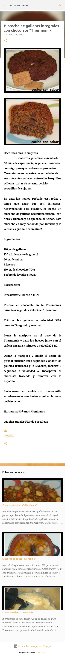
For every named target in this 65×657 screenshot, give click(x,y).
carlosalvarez (41, 653)
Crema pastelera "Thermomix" (18, 612)
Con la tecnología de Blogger (34, 646)
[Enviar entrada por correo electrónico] (6, 432)
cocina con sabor (19, 5)
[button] (6, 41)
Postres (9, 436)
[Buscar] (60, 5)
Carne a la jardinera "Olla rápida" (19, 505)
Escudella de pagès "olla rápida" (19, 559)
